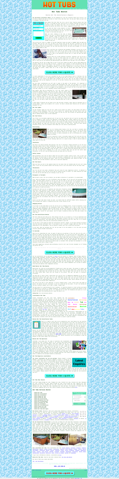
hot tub (65, 17)
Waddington (83, 450)
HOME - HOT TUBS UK (59, 466)
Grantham (62, 451)
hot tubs (63, 34)
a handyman (56, 416)
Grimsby (75, 449)
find (36, 382)
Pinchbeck (73, 447)
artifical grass (53, 417)
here (76, 387)
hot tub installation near (64, 364)
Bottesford (75, 451)
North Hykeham (68, 449)
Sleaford (62, 449)
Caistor (52, 450)
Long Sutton (45, 451)
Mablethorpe (35, 449)
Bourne (79, 449)
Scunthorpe (42, 450)
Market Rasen (82, 451)
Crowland (57, 451)
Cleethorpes (56, 449)
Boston (56, 256)
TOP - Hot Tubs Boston (38, 461)
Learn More (77, 478)
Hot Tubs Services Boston (42, 390)
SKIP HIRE (44, 416)
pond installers (63, 418)
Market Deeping (66, 447)
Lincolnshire (53, 447)
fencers (63, 413)
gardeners (76, 418)
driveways (46, 419)
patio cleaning (36, 418)
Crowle (62, 450)
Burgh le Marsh (48, 449)
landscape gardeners (68, 417)
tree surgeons (40, 417)
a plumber (49, 418)
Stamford (84, 447)
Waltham (51, 451)
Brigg (34, 451)
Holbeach (78, 447)
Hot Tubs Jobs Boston (67, 457)
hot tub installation (48, 306)
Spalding (57, 450)
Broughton (71, 450)
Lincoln (38, 451)
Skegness (77, 450)
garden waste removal (63, 414)
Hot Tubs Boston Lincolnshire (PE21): (42, 17)
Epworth (41, 449)
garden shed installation (71, 416)
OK (81, 478)
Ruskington (68, 451)
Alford (66, 450)
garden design (47, 414)
